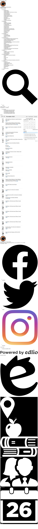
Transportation (6, 32)
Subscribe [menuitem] (35, 116)
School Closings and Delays (8, 16)
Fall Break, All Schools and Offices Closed (13, 200)
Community (6, 61)
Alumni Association (7, 62)
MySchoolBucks (6, 44)
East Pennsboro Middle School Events (30, 135)
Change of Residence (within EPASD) (9, 39)
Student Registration (7, 18)
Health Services (6, 27)
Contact (5, 59)
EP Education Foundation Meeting (12, 197)
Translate (7, 107)
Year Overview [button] (31, 116)
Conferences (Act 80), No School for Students (14, 194)
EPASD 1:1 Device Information (8, 40)
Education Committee (9, 167)
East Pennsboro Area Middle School (9, 112)
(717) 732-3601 (16, 242)
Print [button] (26, 116)
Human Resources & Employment (9, 28)
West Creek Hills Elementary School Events (30, 139)
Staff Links (5, 17)
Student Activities (6, 52)
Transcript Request (7, 53)
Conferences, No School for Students (12, 189)
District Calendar (6, 11)
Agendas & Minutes (7, 35)
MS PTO (7, 145)
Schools (16, 418)
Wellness (5, 19)
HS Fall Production (8, 148)
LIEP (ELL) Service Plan (7, 42)
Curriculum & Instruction (7, 25)
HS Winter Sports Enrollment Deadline (12, 142)
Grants (5, 58)
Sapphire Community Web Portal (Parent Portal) (11, 45)
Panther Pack (6, 57)
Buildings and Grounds (7, 22)
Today (24, 129)
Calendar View (35, 129)
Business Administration (7, 23)
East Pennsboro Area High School (9, 111)
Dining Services (6, 26)
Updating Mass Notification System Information (11, 48)
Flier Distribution (6, 65)
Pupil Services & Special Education (9, 29)
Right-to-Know (6, 68)
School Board (6, 34)
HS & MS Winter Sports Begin (11, 184)
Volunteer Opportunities (7, 49)
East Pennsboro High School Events (30, 134)
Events (26, 132)
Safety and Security (7, 30)
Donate (5, 55)
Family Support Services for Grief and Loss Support (11, 41)
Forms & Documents (7, 13)
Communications (6, 24)
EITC (5, 56)
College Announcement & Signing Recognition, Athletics (12, 133)
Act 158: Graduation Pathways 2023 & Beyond (11, 38)
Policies (5, 36)
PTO (5, 67)
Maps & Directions (7, 14)
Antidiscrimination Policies (8, 63)
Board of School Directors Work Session (13, 122)
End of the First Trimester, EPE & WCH (13, 232)
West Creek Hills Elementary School (9, 113)
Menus (5, 43)
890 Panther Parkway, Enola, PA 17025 (6, 242)
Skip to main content (3, 0)
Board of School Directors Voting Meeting (13, 179)
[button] (4, 9)
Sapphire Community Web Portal (9, 51)
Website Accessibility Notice (6, 348)
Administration (6, 10)
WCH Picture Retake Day (10, 175)
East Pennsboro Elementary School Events (31, 137)
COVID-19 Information (7, 20)
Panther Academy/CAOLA (8, 15)
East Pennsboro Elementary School (9, 110)
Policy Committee (9, 169)
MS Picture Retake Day (10, 135)
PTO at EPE (8, 173)
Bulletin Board (6, 64)
